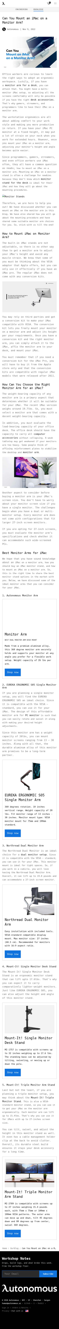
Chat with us (17, 1311)
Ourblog (14, 1248)
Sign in (5, 1308)
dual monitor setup (34, 854)
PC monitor (32, 715)
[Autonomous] (3, 3)
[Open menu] (55, 3)
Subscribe (48, 1274)
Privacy (5, 1311)
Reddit (41, 1303)
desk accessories (42, 99)
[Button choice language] (27, 1311)
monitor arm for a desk (21, 85)
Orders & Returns (20, 1308)
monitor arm (31, 452)
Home (4, 1248)
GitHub (27, 1303)
